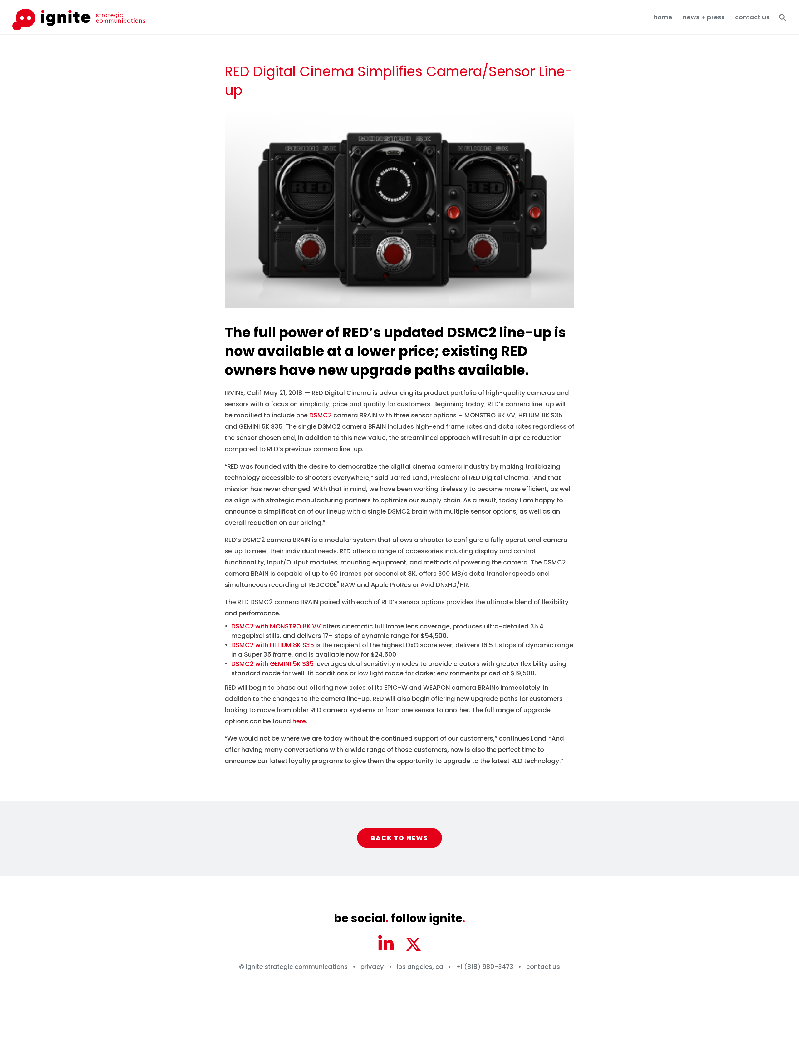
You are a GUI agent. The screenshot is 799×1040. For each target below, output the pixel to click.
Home (663, 17)
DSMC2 (320, 415)
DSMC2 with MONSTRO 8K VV (276, 626)
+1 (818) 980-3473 (484, 966)
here (299, 721)
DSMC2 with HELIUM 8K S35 (272, 645)
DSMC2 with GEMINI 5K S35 (272, 663)
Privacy (372, 966)
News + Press (704, 17)
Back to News (399, 838)
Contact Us (752, 17)
